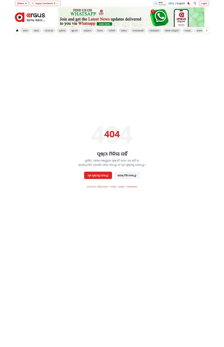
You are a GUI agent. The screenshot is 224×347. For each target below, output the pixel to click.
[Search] (195, 3)
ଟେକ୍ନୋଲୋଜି (138, 30)
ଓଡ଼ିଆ (171, 3)
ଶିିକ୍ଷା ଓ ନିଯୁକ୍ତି (172, 30)
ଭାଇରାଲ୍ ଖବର (202, 30)
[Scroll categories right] (206, 30)
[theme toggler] (188, 3)
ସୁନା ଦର (74, 30)
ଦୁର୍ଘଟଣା (62, 30)
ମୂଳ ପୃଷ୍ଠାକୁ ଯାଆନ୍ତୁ (98, 175)
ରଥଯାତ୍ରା (49, 30)
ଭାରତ (25, 30)
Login (204, 3)
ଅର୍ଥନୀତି (112, 30)
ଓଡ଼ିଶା (36, 30)
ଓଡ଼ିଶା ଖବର (102, 186)
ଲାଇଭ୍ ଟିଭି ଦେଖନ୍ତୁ (126, 175)
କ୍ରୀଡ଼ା (124, 30)
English (181, 3)
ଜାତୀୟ (113, 186)
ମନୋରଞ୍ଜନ (154, 30)
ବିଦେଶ (100, 30)
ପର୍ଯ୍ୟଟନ (87, 30)
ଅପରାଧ (188, 30)
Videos (20, 3)
